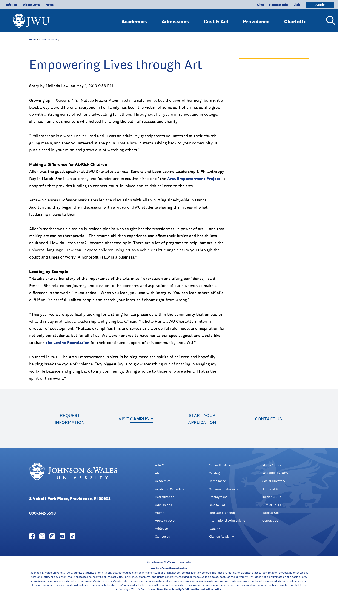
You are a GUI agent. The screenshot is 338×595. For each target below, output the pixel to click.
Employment (218, 497)
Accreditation (164, 497)
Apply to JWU (165, 520)
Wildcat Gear (271, 513)
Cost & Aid (216, 21)
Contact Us (270, 520)
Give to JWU (217, 505)
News (50, 5)
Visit (296, 5)
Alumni (160, 513)
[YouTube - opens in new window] (62, 536)
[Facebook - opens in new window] (32, 536)
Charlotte (295, 21)
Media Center (271, 465)
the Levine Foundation (67, 342)
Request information (70, 418)
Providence (256, 21)
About (159, 473)
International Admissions (227, 520)
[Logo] (31, 18)
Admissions (175, 21)
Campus (139, 419)
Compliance (217, 481)
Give (260, 5)
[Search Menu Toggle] (328, 20)
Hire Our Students (222, 513)
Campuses (162, 536)
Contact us (268, 419)
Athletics (161, 528)
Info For (11, 5)
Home (32, 39)
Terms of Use (271, 489)
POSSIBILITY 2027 (275, 473)
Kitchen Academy (221, 536)
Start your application (202, 418)
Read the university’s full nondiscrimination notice (189, 589)
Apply (320, 5)
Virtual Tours (271, 505)
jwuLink (214, 528)
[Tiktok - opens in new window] (72, 536)
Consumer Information (225, 489)
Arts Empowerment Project (194, 178)
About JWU (31, 5)
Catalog (214, 473)
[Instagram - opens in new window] (52, 536)
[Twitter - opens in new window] (42, 536)
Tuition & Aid (271, 497)
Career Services (220, 465)
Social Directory (273, 481)
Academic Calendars (169, 489)
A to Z (159, 465)
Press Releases (48, 39)
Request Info (278, 5)
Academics (134, 21)
